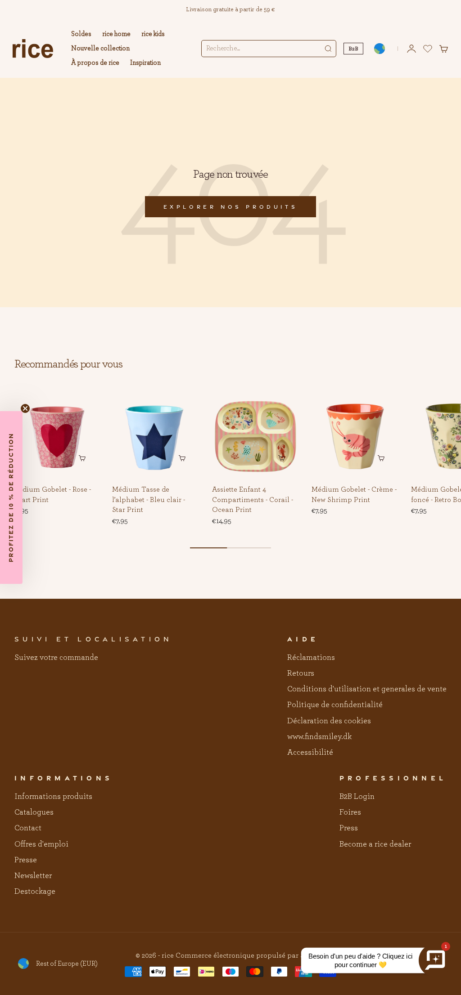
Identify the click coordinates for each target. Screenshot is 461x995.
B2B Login (357, 797)
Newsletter (33, 876)
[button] (86, 407)
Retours (300, 673)
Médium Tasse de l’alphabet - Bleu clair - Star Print (148, 500)
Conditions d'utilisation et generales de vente (367, 689)
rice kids (153, 34)
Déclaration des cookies (329, 721)
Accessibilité (310, 752)
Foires (350, 812)
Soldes (81, 34)
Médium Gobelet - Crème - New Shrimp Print (354, 495)
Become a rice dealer (375, 844)
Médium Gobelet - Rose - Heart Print (52, 495)
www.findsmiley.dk (319, 737)
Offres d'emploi (41, 844)
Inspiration (145, 62)
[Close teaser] (25, 408)
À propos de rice (95, 62)
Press (348, 828)
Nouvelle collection (100, 48)
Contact (27, 828)
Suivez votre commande (56, 658)
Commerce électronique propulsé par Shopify (250, 955)
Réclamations (311, 658)
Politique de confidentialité (335, 705)
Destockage (34, 891)
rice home (116, 34)
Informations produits (53, 797)
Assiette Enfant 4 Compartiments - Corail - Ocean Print (252, 500)
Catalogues (34, 812)
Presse (25, 860)
